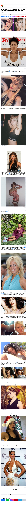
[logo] (5, 6)
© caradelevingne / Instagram (4, 145)
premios (2, 489)
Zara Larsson (10, 71)
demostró (15, 362)
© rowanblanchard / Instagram (4, 207)
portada (22, 69)
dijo (14, 71)
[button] (4, 14)
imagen (25, 247)
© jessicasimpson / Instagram (4, 335)
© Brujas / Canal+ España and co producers (5, 379)
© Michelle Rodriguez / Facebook (4, 441)
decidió (9, 316)
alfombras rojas (7, 211)
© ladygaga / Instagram (3, 106)
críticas (2, 294)
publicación (24, 337)
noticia (10, 173)
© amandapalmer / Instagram (4, 409)
